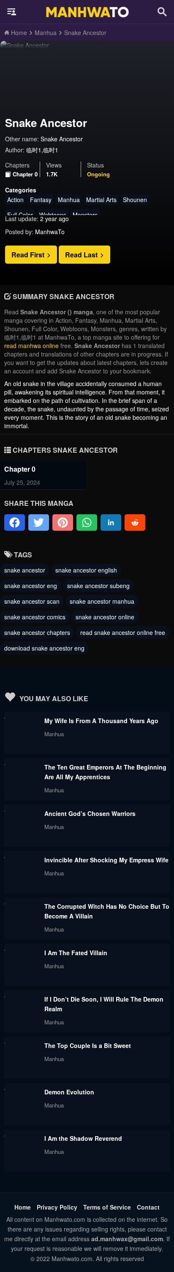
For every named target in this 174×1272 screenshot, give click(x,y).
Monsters (85, 215)
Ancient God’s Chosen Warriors (90, 813)
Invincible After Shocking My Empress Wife (106, 860)
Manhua (69, 199)
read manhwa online (31, 345)
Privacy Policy (57, 1207)
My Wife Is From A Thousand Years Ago (101, 720)
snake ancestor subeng (98, 585)
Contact (148, 1207)
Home (22, 1207)
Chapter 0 (25, 174)
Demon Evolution (69, 1092)
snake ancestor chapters (37, 632)
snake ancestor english (86, 570)
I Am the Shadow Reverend (83, 1138)
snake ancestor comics (34, 617)
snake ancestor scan (32, 601)
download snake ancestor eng (44, 648)
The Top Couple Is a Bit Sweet (87, 1045)
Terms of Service (107, 1207)
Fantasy (41, 199)
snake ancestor (24, 570)
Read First (28, 254)
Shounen (135, 199)
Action (15, 199)
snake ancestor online (105, 617)
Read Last (82, 254)
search (162, 11)
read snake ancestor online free (122, 632)
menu (12, 12)
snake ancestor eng (30, 585)
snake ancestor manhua (102, 601)
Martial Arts (101, 199)
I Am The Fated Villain (75, 952)
